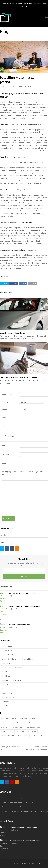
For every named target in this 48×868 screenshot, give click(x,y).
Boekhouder (7, 672)
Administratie (7, 650)
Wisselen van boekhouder (19, 625)
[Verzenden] (45, 535)
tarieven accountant (38, 735)
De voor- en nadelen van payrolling (23, 593)
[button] (4, 283)
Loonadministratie (25, 86)
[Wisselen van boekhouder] (3, 628)
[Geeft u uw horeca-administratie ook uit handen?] (24, 358)
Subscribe (24, 576)
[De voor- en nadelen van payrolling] (3, 597)
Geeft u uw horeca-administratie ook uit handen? (19, 377)
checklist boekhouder (33, 727)
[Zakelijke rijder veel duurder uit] (24, 314)
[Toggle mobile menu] (46, 18)
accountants (7, 646)
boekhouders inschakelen (10, 723)
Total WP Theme (37, 863)
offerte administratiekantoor (26, 731)
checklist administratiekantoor (12, 727)
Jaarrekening (7, 693)
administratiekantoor (10, 655)
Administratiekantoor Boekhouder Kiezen (17, 659)
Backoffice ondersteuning (12, 667)
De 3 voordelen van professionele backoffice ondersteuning (25, 811)
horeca (5, 689)
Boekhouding (7, 676)
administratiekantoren (27, 719)
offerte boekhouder (8, 735)
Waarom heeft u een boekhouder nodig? (25, 606)
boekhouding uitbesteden (31, 723)
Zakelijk (5, 706)
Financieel (6, 684)
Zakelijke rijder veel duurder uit (12, 333)
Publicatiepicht (23, 735)
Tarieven (5, 701)
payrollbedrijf (14, 107)
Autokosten (6, 663)
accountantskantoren (8, 719)
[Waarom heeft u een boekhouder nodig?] (3, 613)
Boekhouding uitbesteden (12, 680)
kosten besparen (7, 731)
